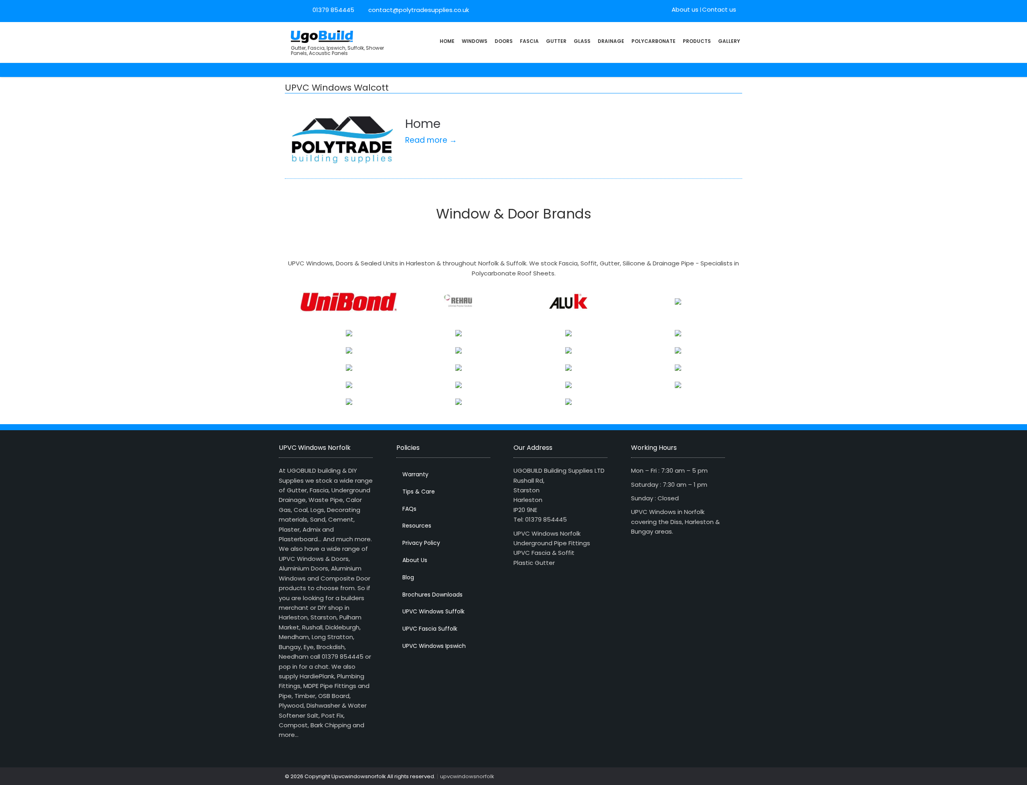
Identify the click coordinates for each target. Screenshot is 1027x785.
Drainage (611, 41)
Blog (408, 577)
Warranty (415, 474)
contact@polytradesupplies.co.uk (418, 10)
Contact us (719, 9)
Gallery (729, 41)
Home (447, 41)
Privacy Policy (421, 543)
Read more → (431, 140)
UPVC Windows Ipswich (434, 646)
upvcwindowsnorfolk (467, 776)
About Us (414, 560)
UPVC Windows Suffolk (433, 611)
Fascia (529, 41)
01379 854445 (333, 10)
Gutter (556, 41)
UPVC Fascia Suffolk (429, 629)
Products (697, 41)
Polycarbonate (653, 41)
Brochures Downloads (432, 595)
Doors (504, 41)
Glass (582, 41)
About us (685, 9)
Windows (474, 41)
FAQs (409, 509)
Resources (416, 526)
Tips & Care (418, 492)
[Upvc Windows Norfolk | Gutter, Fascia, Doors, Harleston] (322, 36)
